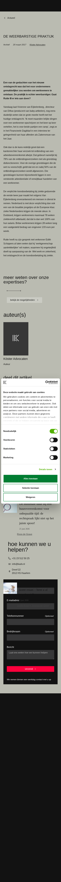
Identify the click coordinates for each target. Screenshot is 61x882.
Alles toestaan (31, 478)
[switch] (54, 440)
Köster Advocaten (37, 45)
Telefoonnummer (15, 616)
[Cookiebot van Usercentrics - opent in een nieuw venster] (45, 382)
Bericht (10, 647)
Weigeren (30, 497)
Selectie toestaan (30, 488)
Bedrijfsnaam (13, 631)
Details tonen (45, 469)
